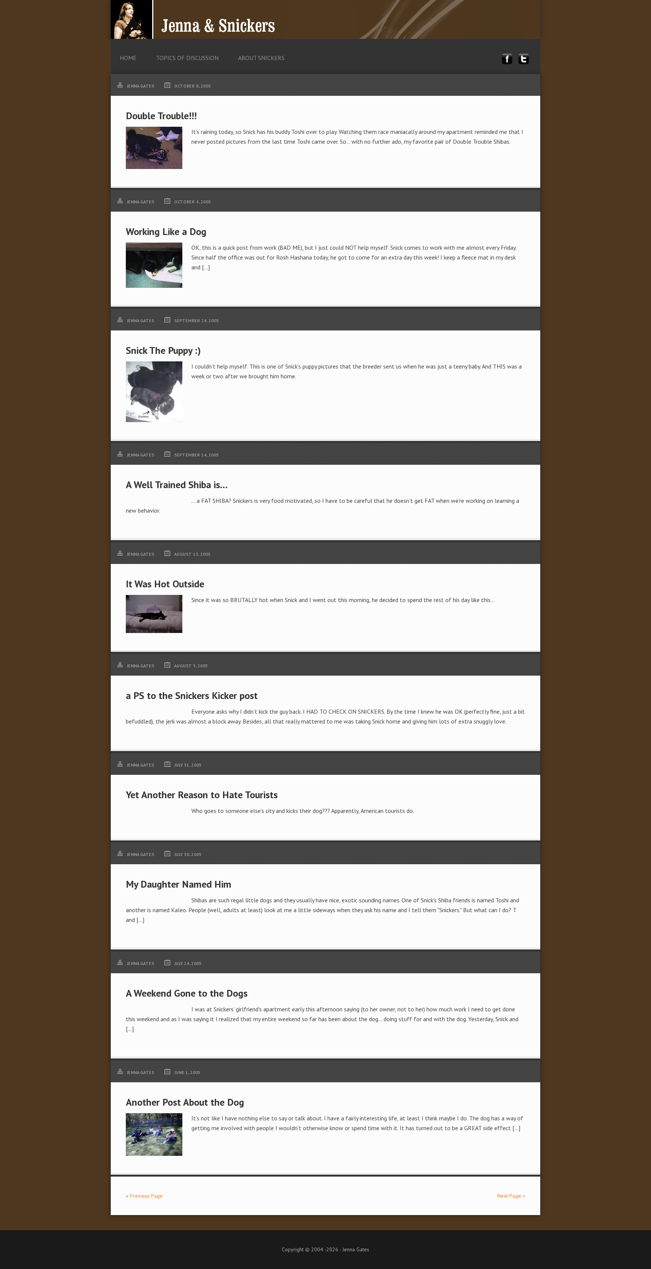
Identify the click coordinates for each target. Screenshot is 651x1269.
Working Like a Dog (166, 231)
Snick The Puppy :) (163, 350)
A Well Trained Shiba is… (177, 484)
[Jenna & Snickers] (318, 32)
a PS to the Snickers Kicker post (192, 695)
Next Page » (511, 1195)
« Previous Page (144, 1195)
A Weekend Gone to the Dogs (187, 993)
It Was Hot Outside (165, 584)
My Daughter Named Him (178, 884)
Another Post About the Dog (185, 1102)
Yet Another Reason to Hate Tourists (202, 794)
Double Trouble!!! (161, 115)
